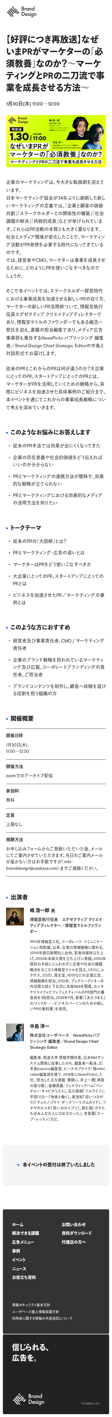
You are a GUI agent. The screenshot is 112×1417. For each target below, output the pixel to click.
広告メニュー (23, 1242)
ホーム (17, 1225)
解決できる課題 (25, 1233)
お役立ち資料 (24, 1278)
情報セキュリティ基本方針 (31, 1305)
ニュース (19, 1269)
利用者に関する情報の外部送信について (42, 1319)
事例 (16, 1251)
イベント (19, 1260)
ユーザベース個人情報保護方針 (35, 1312)
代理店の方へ (74, 1242)
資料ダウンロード (77, 1233)
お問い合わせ (74, 1225)
